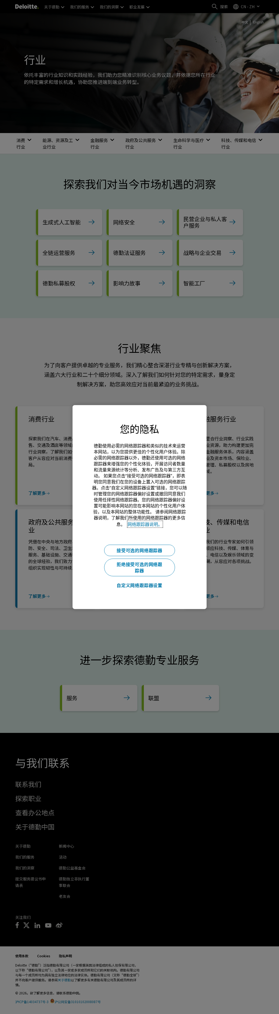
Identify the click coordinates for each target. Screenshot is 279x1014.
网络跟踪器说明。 (145, 524)
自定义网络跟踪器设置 (139, 585)
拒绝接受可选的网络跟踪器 (139, 567)
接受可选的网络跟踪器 (139, 550)
